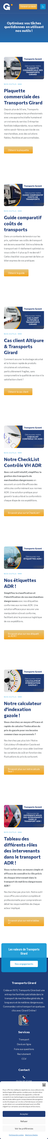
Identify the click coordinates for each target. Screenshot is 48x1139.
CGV (24, 1058)
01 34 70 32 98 (24, 1081)
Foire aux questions (24, 1049)
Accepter (24, 1114)
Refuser (24, 1121)
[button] (44, 1084)
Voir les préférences (24, 1128)
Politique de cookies (16, 1135)
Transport (24, 1039)
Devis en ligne (24, 1044)
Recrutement (24, 1054)
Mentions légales (31, 1135)
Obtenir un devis (28, 6)
